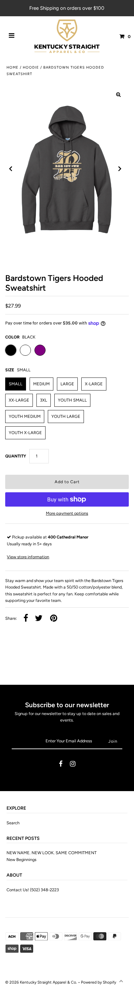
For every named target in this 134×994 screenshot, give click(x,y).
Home (13, 67)
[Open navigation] (12, 36)
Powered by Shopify (98, 982)
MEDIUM (41, 383)
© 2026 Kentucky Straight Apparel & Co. (41, 982)
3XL (43, 400)
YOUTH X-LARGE (25, 432)
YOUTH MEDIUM (25, 416)
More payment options (67, 513)
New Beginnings (21, 859)
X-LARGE (94, 383)
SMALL (15, 383)
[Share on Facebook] (25, 618)
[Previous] (11, 169)
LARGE (67, 383)
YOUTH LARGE (65, 416)
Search (13, 822)
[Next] (120, 169)
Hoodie (31, 67)
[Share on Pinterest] (53, 618)
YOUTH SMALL (72, 400)
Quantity (15, 456)
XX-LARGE (19, 400)
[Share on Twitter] (39, 618)
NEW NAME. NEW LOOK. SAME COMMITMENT (52, 852)
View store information (28, 556)
